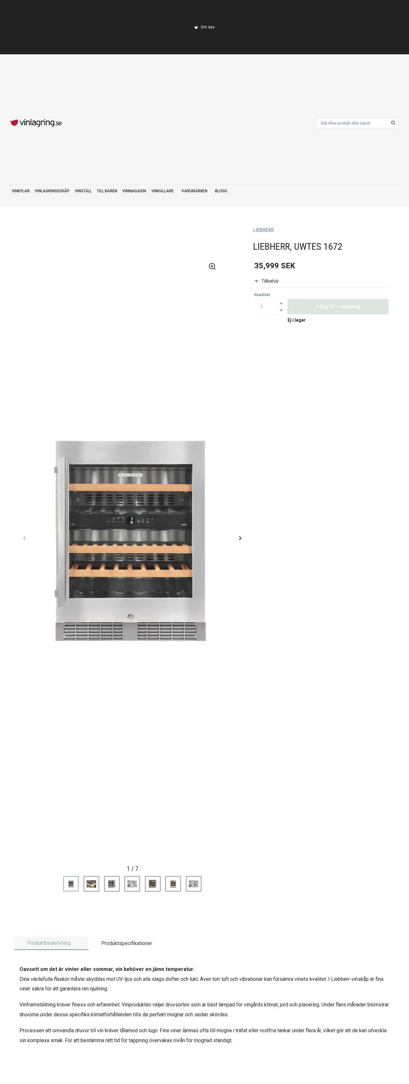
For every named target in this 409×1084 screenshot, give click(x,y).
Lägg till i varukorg (338, 306)
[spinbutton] (269, 306)
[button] (281, 303)
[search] (393, 123)
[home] (36, 123)
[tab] (51, 943)
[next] (240, 538)
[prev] (24, 538)
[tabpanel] (204, 1005)
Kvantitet (262, 295)
